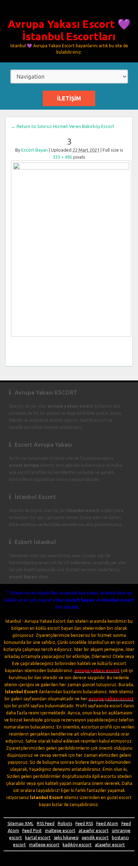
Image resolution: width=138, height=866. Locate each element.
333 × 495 (62, 156)
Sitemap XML (20, 823)
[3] (69, 248)
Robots (65, 823)
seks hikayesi (66, 837)
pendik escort (95, 837)
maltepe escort (60, 830)
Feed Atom (107, 823)
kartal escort (38, 837)
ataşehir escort (94, 830)
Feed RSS (84, 823)
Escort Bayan (34, 149)
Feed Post (32, 830)
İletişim (69, 98)
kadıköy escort (77, 844)
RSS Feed (45, 823)
